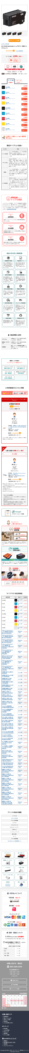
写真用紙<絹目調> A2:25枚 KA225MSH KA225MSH (7, 689)
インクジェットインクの (8, 367)
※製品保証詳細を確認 (11, 209)
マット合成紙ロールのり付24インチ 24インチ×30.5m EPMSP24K (7, 742)
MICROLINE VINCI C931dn (20, 475)
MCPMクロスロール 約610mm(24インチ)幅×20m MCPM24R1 (7, 756)
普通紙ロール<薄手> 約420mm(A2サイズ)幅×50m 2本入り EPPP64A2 (8, 789)
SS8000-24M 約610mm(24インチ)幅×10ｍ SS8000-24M (7, 763)
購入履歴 (5, 1028)
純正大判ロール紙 (20, 632)
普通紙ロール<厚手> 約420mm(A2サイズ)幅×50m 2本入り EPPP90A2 (8, 771)
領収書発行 (6, 1016)
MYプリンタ (6, 1031)
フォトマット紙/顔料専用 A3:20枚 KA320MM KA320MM (8, 706)
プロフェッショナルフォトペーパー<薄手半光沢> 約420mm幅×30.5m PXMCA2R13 (7, 651)
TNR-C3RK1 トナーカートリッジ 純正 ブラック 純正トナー (16, 473)
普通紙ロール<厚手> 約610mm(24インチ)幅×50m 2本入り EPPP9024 (8, 784)
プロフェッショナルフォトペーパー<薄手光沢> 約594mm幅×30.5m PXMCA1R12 (7, 641)
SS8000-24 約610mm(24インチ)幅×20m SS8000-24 (8, 760)
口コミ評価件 (19, 51)
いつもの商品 (6, 1030)
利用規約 (5, 1044)
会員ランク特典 (7, 1019)
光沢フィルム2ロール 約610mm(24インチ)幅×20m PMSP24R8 (7, 752)
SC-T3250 (17, 429)
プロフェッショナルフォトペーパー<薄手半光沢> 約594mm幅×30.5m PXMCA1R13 (7, 662)
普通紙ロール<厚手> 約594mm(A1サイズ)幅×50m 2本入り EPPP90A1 (8, 780)
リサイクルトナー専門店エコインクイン (19, 1051)
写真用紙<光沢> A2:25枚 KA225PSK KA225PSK (6, 679)
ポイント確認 (6, 1034)
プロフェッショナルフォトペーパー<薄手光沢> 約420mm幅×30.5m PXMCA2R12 (7, 632)
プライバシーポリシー (8, 1045)
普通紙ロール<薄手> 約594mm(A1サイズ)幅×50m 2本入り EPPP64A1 (8, 798)
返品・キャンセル (7, 1018)
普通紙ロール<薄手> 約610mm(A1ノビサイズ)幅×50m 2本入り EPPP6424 (7, 802)
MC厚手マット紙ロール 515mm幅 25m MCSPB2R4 (7, 695)
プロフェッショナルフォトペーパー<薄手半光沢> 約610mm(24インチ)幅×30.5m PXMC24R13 (8, 667)
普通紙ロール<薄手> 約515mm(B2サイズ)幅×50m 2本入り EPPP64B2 (8, 793)
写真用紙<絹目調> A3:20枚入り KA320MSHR (7, 682)
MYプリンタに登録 (14, 40)
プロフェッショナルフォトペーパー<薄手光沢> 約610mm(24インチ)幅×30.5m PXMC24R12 (8, 646)
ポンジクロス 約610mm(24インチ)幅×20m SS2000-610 (7, 767)
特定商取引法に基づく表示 (9, 1042)
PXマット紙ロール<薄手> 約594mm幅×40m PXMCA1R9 (7, 724)
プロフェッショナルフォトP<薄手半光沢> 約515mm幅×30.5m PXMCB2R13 (7, 657)
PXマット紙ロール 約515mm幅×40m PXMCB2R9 (7, 721)
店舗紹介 (5, 1040)
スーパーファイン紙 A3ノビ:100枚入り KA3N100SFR (7, 735)
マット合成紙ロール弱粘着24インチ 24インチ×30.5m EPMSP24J (7, 747)
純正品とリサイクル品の (20, 372)
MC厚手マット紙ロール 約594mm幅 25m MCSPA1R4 (7, 699)
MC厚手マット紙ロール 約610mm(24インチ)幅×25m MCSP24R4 (7, 703)
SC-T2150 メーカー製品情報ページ (14, 840)
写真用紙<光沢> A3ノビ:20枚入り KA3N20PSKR (7, 676)
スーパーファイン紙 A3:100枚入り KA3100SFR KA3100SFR (7, 732)
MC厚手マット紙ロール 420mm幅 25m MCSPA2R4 (7, 692)
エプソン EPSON (5, 44)
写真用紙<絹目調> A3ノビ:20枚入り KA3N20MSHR (7, 685)
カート (25, 88)
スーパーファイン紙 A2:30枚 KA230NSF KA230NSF (7, 738)
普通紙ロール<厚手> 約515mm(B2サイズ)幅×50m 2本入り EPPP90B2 (8, 775)
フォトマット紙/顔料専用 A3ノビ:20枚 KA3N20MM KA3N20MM (7, 710)
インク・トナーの (8, 372)
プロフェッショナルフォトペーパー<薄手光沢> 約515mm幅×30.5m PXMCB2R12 (7, 636)
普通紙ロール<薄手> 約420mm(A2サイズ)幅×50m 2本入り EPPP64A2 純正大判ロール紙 (17, 427)
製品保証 (5, 1021)
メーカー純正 (20, 600)
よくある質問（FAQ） (8, 1022)
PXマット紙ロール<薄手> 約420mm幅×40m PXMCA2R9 (7, 718)
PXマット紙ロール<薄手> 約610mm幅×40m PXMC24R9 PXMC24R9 (7, 728)
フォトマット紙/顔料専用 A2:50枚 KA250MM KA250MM (8, 714)
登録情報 (5, 1033)
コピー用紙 (20, 672)
